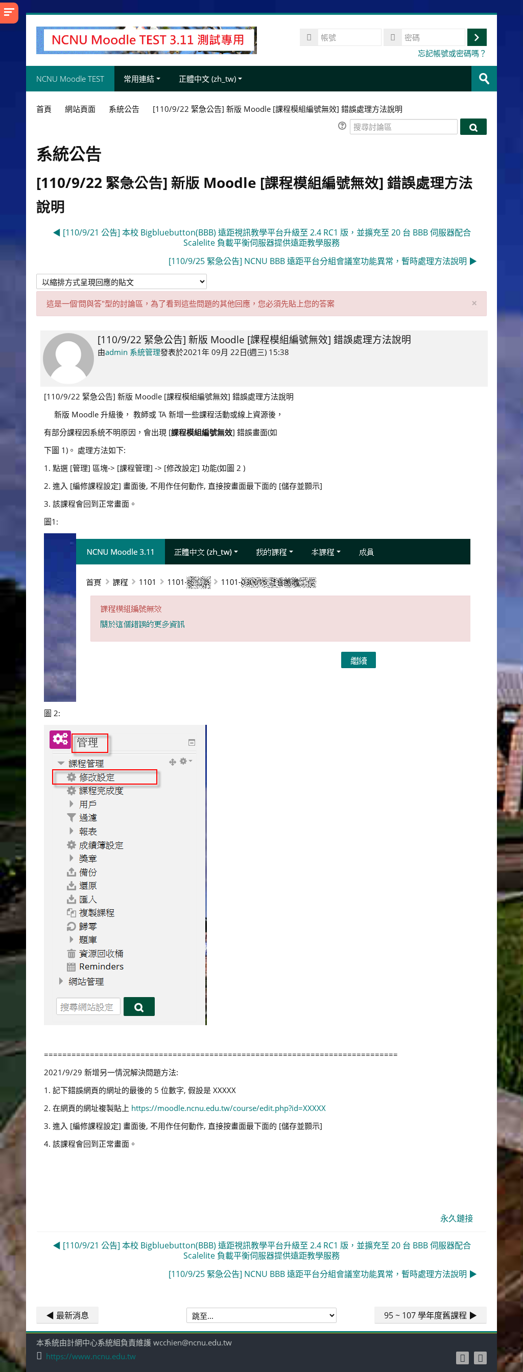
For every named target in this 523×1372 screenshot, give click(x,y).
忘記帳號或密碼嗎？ (452, 53)
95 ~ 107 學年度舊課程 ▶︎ (430, 1315)
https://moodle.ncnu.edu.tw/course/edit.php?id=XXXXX (228, 1108)
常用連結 (139, 79)
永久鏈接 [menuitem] (456, 1218)
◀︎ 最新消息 (67, 1315)
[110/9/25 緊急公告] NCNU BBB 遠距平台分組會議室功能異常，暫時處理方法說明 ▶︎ (323, 261)
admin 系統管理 (132, 352)
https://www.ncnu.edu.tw (91, 1356)
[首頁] (146, 39)
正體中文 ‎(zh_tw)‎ (207, 79)
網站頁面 (80, 109)
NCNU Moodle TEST (70, 79)
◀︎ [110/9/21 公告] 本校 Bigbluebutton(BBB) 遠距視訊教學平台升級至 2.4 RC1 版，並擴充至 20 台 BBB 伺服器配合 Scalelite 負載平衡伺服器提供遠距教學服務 (262, 237)
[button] (344, 127)
